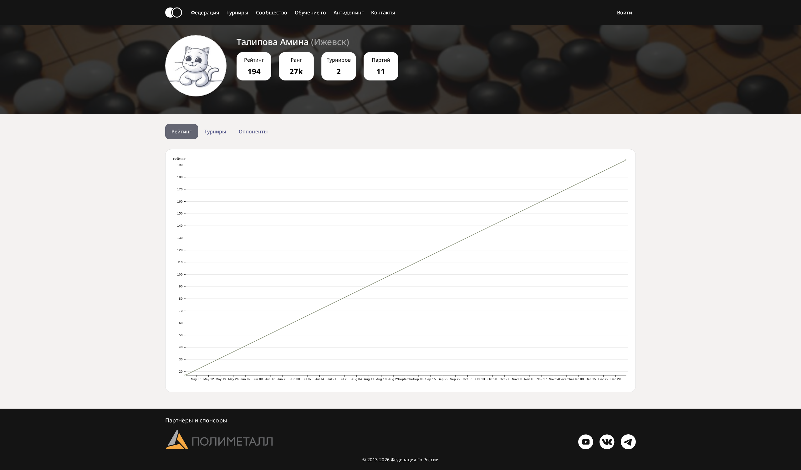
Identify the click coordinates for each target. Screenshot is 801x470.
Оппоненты (253, 131)
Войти (624, 12)
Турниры (238, 12)
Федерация (205, 12)
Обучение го (310, 12)
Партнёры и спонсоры (196, 420)
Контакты (383, 12)
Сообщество (271, 12)
